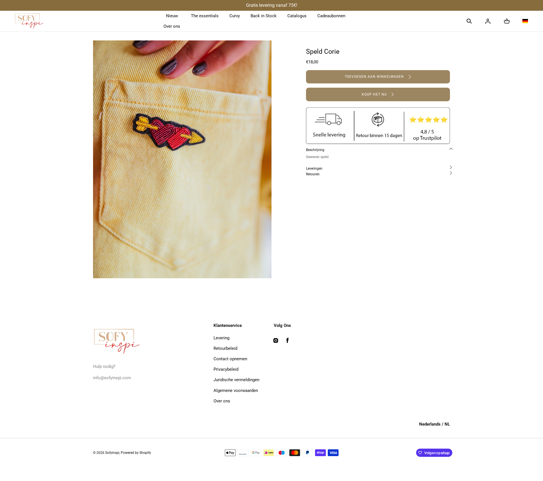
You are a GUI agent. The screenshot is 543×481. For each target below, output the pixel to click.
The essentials (205, 15)
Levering (221, 337)
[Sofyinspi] (29, 21)
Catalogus (297, 15)
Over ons (171, 26)
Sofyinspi (112, 453)
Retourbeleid (225, 348)
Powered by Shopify (136, 453)
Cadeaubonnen (331, 15)
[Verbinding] (487, 21)
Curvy (234, 15)
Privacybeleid (226, 369)
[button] (469, 21)
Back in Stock (264, 15)
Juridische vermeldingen (236, 379)
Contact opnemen (230, 358)
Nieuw (172, 15)
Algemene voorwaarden (236, 390)
